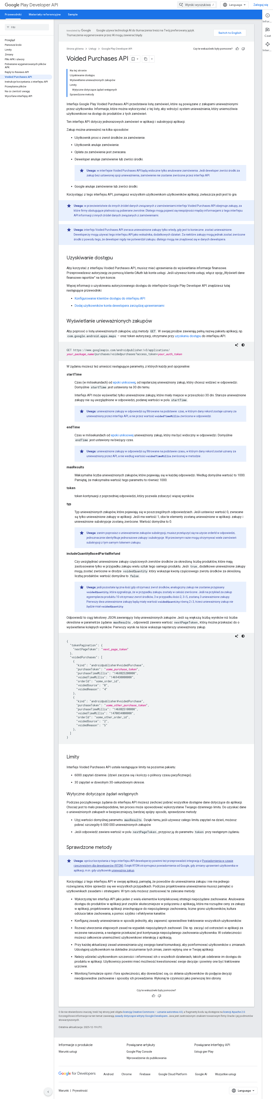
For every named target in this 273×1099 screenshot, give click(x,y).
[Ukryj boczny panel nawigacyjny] (48, 1092)
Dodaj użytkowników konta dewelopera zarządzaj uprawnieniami (119, 306)
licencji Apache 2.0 (234, 1011)
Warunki (64, 1090)
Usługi (92, 48)
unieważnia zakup (123, 870)
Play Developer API (39, 5)
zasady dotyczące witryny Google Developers (141, 1015)
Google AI (201, 1074)
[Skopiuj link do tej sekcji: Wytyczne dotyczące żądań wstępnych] (142, 794)
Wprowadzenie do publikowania (146, 1058)
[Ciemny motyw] (243, 345)
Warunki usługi (68, 1051)
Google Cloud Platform (172, 1074)
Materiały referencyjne (45, 14)
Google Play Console (139, 1051)
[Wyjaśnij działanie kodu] (236, 345)
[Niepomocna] (243, 49)
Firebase (145, 1074)
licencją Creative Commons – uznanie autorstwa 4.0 (152, 1011)
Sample (73, 14)
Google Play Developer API (117, 48)
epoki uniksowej (124, 382)
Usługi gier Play (203, 1051)
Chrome (127, 1074)
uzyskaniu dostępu (188, 336)
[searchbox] (27, 27)
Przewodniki (13, 14)
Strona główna (75, 48)
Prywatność (80, 1090)
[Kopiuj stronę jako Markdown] (145, 59)
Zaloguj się (260, 4)
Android (109, 1074)
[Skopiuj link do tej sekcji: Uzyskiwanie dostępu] (117, 258)
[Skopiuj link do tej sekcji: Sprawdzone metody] (116, 847)
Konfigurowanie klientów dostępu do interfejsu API (110, 298)
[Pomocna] (237, 49)
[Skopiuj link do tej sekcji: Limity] (83, 757)
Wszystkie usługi (225, 1074)
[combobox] (197, 4)
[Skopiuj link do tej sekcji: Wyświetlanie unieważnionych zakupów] (156, 321)
